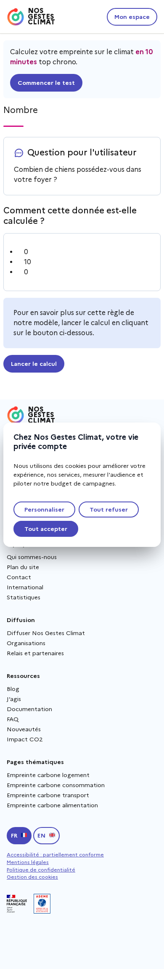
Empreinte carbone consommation (56, 785)
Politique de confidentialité (41, 870)
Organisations (26, 643)
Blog (13, 689)
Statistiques (23, 597)
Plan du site (23, 567)
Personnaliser (44, 509)
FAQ (13, 719)
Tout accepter (45, 529)
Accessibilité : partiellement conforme (55, 854)
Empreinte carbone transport (48, 795)
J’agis (14, 699)
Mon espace (132, 17)
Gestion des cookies (32, 877)
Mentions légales (28, 862)
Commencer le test (46, 83)
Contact (19, 577)
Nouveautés (24, 729)
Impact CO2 (25, 739)
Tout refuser (109, 509)
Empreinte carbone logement (48, 775)
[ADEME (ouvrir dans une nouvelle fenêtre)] (42, 904)
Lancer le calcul (34, 364)
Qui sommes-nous (32, 557)
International (25, 587)
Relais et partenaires (35, 653)
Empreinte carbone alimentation (52, 805)
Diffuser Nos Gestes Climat (46, 633)
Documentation (29, 709)
